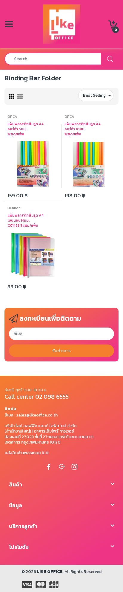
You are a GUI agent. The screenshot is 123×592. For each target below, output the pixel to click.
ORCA (12, 116)
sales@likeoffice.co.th (37, 415)
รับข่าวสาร (61, 351)
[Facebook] (49, 466)
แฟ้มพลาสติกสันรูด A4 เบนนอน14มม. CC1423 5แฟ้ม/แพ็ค (25, 220)
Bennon (14, 208)
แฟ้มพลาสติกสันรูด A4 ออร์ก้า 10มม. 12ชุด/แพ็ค (82, 129)
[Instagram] (74, 466)
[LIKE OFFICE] (61, 24)
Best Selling (94, 95)
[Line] (61, 466)
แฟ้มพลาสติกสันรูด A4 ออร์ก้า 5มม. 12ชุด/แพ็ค (25, 129)
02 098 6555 (52, 396)
